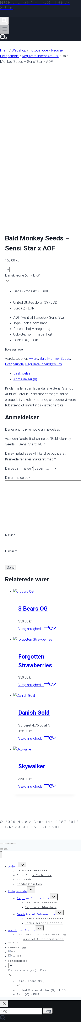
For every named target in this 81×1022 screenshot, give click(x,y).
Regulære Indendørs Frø (43, 364)
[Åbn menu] (4, 29)
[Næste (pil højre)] (5, 849)
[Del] (10, 843)
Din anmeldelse (18, 477)
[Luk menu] (1, 854)
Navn (10, 535)
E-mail (11, 551)
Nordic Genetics (29, 884)
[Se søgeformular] (4, 21)
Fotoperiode (14, 364)
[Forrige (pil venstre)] (1, 849)
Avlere (33, 358)
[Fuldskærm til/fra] (5, 843)
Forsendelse (18, 960)
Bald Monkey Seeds (55, 358)
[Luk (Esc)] (14, 843)
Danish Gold (34, 712)
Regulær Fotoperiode (33, 898)
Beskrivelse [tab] (22, 373)
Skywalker (31, 766)
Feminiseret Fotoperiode (36, 914)
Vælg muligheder (31, 629)
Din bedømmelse (19, 468)
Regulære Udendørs (40, 907)
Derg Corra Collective (34, 875)
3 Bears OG (33, 608)
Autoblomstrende (22, 930)
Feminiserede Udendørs (44, 923)
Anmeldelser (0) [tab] (25, 379)
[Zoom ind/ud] (1, 843)
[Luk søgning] (4, 1003)
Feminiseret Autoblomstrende (40, 939)
